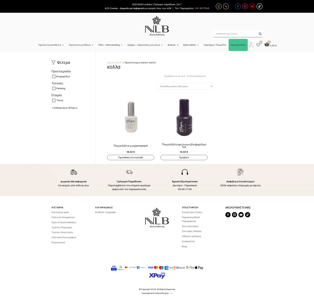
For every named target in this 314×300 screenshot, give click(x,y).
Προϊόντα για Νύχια (80, 45)
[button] (108, 111)
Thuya (59, 100)
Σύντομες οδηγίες (192, 231)
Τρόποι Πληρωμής (62, 227)
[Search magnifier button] (260, 34)
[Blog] (226, 6)
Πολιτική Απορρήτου (63, 217)
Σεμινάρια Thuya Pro (215, 45)
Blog (184, 246)
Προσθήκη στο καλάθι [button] (130, 157)
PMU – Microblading (109, 45)
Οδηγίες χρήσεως (191, 236)
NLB (170, 293)
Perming (60, 88)
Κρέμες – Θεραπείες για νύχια (144, 45)
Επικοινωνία (58, 242)
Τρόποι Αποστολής (62, 232)
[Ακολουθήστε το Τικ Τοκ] (259, 6)
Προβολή (184, 157)
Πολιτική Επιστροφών (64, 237)
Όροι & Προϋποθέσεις (64, 222)
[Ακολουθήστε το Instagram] (245, 6)
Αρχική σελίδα (115, 62)
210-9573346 (202, 8)
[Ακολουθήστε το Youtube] (252, 6)
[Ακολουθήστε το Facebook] (238, 6)
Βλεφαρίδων (63, 76)
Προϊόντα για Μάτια (49, 45)
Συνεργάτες (188, 241)
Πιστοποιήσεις (190, 226)
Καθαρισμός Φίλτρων (66, 107)
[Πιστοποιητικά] (219, 6)
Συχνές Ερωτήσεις (192, 212)
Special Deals (238, 45)
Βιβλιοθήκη (189, 45)
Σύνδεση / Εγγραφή (105, 212)
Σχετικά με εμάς (60, 212)
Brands (171, 45)
